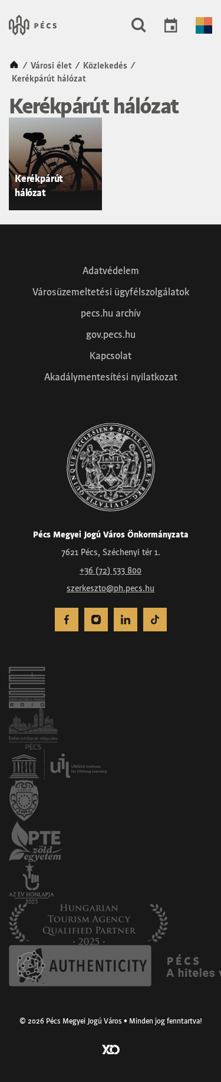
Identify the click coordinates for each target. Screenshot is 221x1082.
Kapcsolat (110, 355)
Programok (171, 25)
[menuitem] (66, 619)
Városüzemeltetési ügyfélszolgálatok (110, 292)
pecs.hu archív (111, 313)
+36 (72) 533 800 (110, 570)
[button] (138, 25)
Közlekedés (105, 65)
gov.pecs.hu (111, 334)
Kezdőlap (14, 65)
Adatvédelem (111, 270)
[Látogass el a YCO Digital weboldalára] (111, 1048)
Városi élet (51, 65)
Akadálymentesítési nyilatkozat (110, 377)
